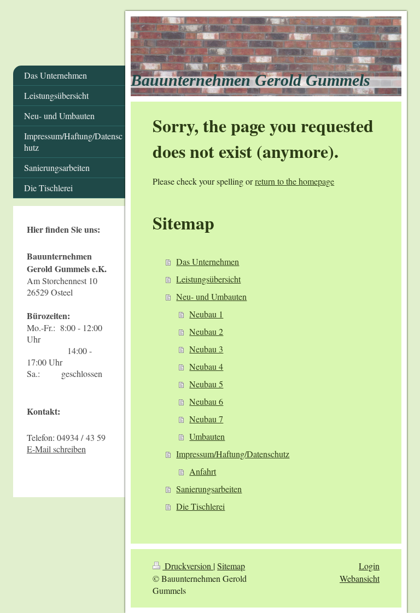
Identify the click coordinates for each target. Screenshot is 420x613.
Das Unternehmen (207, 261)
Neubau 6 (206, 401)
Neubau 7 (206, 419)
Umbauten (207, 436)
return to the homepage (294, 181)
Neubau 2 (206, 331)
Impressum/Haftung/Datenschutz (232, 453)
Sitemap (231, 565)
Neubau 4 (206, 366)
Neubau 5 (206, 384)
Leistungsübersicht (208, 279)
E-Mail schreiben (56, 449)
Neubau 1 (206, 314)
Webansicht (360, 578)
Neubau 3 (206, 349)
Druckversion (187, 565)
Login (369, 565)
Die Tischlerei (200, 506)
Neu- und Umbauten (211, 296)
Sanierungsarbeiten (209, 488)
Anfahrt (202, 471)
